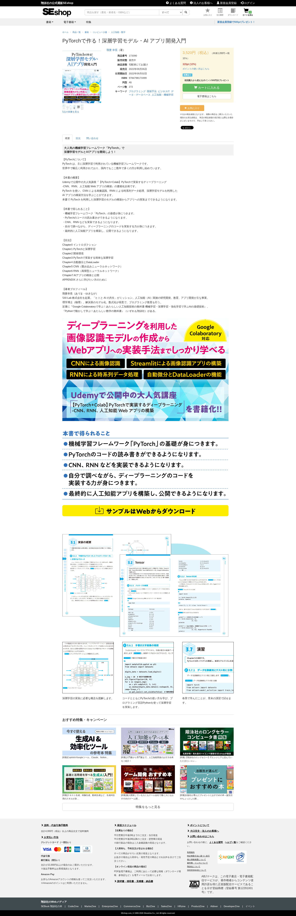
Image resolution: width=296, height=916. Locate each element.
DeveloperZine (232, 906)
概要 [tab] (67, 138)
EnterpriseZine (110, 906)
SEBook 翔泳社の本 (51, 906)
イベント (250, 906)
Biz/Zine (150, 906)
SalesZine (166, 906)
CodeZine (73, 906)
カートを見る (248, 13)
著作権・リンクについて (197, 863)
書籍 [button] (48, 22)
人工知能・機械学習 (162, 94)
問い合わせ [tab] (92, 138)
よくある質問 (177, 3)
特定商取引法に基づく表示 (198, 856)
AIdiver (214, 906)
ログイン (249, 3)
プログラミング (137, 91)
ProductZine (198, 906)
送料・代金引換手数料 (55, 825)
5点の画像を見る (70, 111)
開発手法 (152, 91)
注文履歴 (220, 15)
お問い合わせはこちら (201, 836)
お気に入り (208, 15)
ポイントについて (199, 825)
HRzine (182, 906)
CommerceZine (132, 906)
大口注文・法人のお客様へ (204, 831)
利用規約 (191, 852)
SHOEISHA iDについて (196, 870)
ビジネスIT (164, 91)
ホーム (65, 32)
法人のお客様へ (203, 3)
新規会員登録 (228, 3)
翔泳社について (193, 866)
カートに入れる (208, 87)
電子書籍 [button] (69, 22)
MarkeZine (90, 906)
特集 (88, 22)
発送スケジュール (126, 825)
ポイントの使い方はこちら (196, 68)
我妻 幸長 (112, 49)
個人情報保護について (196, 859)
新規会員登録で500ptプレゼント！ (236, 22)
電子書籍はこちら (206, 96)
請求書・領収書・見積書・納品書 (134, 881)
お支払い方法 (50, 837)
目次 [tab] (78, 138)
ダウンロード (233, 15)
